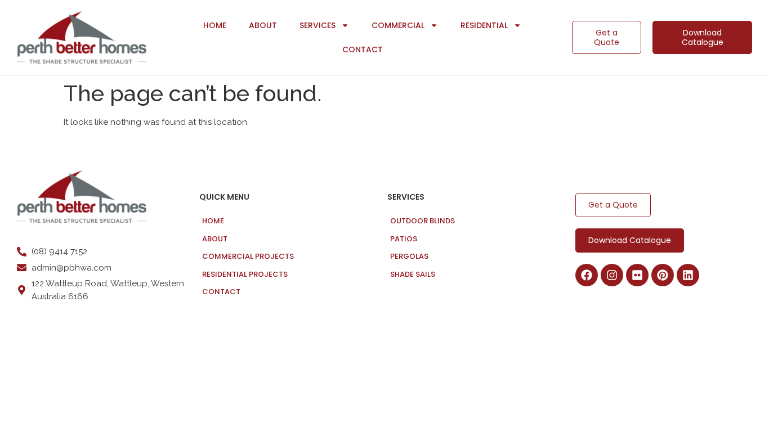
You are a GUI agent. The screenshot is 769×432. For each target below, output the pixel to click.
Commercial (398, 25)
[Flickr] (637, 275)
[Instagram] (612, 275)
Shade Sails (412, 274)
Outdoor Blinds (422, 220)
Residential (484, 25)
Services (317, 25)
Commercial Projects (248, 256)
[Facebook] (586, 275)
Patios (403, 238)
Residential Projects (245, 274)
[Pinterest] (662, 275)
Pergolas (409, 256)
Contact (362, 49)
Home (214, 25)
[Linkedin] (688, 275)
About (263, 25)
